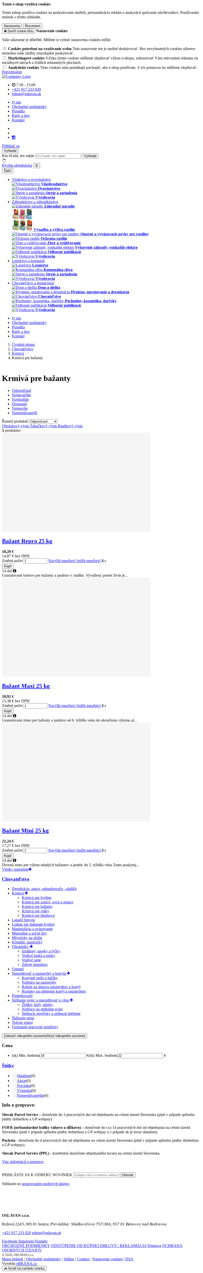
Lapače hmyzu (23, 920)
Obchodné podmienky (29, 107)
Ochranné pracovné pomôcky (35, 1027)
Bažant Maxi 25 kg (26, 686)
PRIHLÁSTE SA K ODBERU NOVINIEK (37, 1175)
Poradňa (18, 111)
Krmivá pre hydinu (36, 897)
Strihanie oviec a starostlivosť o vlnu (41, 1000)
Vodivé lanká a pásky (38, 955)
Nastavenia (12, 26)
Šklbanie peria (23, 1018)
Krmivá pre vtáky (35, 911)
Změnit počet (12, 561)
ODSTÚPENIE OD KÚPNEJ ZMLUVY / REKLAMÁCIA (99, 1246)
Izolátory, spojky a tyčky (41, 951)
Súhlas (69, 1259)
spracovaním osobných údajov (45, 1184)
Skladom (24, 1076)
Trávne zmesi (22, 1022)
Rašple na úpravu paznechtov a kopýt (51, 987)
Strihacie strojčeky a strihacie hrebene (51, 1013)
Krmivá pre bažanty (37, 906)
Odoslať (127, 1175)
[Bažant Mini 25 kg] (76, 820)
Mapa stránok (12, 1259)
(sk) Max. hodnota (103, 1055)
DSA (129, 1259)
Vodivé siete (31, 960)
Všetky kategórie (15, 869)
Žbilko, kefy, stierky (37, 1004)
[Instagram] (13, 137)
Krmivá (18, 893)
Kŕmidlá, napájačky (27, 942)
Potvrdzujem (12, 72)
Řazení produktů (15, 421)
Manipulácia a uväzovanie (32, 929)
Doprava (154, 1246)
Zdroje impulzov (35, 964)
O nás (16, 102)
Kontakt (18, 120)
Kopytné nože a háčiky (40, 978)
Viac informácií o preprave (23, 1162)
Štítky (8, 1065)
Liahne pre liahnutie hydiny (33, 924)
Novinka (23, 1085)
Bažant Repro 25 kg (27, 541)
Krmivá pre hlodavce (38, 915)
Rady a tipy (21, 115)
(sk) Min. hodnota (26, 1055)
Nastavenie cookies (107, 1259)
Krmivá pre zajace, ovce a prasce (47, 902)
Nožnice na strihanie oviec (42, 1009)
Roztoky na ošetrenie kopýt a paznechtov (54, 991)
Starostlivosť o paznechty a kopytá (39, 973)
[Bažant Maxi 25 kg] (76, 675)
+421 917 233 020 (16, 1233)
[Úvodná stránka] (16, 76)
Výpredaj (24, 1090)
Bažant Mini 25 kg (25, 830)
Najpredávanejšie (30, 1095)
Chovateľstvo (15, 879)
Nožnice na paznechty (39, 982)
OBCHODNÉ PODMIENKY (26, 1246)
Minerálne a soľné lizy (29, 933)
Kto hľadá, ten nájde (18, 156)
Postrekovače (22, 996)
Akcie (21, 1081)
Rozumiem (32, 26)
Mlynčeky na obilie (27, 938)
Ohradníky (21, 947)
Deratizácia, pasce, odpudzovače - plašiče (44, 889)
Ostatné (18, 969)
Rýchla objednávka (17, 165)
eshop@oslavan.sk (46, 1233)
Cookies (83, 1259)
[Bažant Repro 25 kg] (76, 530)
